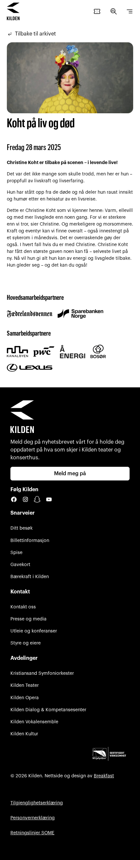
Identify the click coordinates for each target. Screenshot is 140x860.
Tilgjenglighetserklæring (36, 802)
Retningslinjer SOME (32, 832)
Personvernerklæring (32, 817)
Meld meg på (70, 473)
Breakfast (104, 775)
